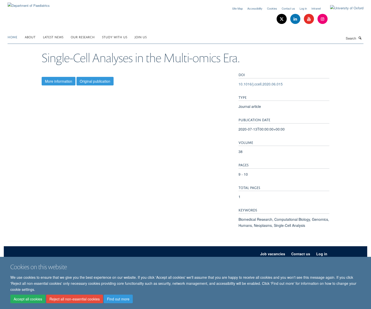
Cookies (272, 8)
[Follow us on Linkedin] (295, 19)
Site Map (237, 8)
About (30, 36)
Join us (141, 36)
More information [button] (58, 81)
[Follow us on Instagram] (322, 19)
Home (12, 36)
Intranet (316, 8)
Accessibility (254, 8)
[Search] (360, 38)
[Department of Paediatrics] (29, 3)
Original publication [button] (95, 81)
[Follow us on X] (282, 19)
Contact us (288, 8)
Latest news (53, 36)
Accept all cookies (28, 299)
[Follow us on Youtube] (309, 19)
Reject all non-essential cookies (74, 299)
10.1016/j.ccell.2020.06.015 (260, 83)
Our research (83, 36)
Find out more (118, 299)
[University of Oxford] (343, 8)
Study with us (114, 36)
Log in (303, 8)
